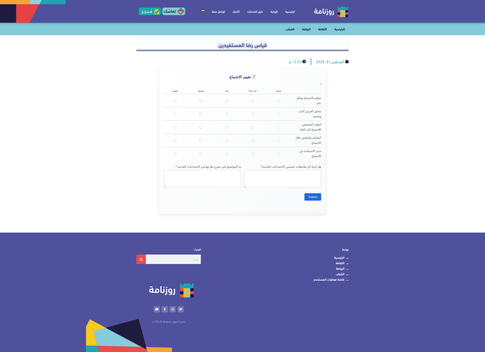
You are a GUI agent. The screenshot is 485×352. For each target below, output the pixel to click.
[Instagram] (173, 309)
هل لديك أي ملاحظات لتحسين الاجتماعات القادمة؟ (291, 166)
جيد (227, 100)
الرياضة (306, 29)
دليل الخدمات (255, 11)
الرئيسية (290, 11)
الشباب (290, 29)
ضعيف (175, 100)
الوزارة (274, 11)
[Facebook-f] (165, 309)
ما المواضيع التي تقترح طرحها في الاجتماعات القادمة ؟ (208, 166)
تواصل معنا (218, 11)
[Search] (141, 259)
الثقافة (322, 29)
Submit (312, 197)
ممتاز (279, 100)
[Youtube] (157, 309)
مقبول (201, 100)
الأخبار (236, 11)
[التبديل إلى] (202, 11)
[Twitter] (181, 309)
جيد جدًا (253, 100)
